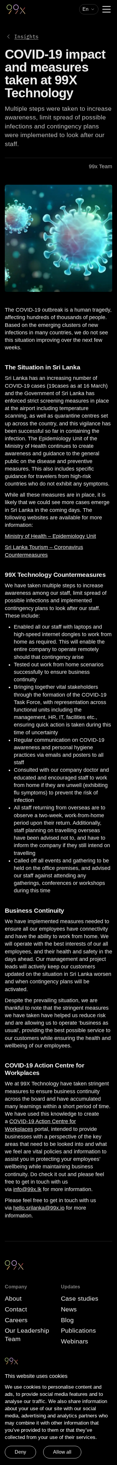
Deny (20, 1452)
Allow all (62, 1452)
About (13, 1298)
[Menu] (106, 9)
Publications (78, 1330)
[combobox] (89, 9)
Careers (16, 1320)
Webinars (74, 1341)
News (69, 1309)
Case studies (79, 1298)
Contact (16, 1309)
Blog (67, 1320)
